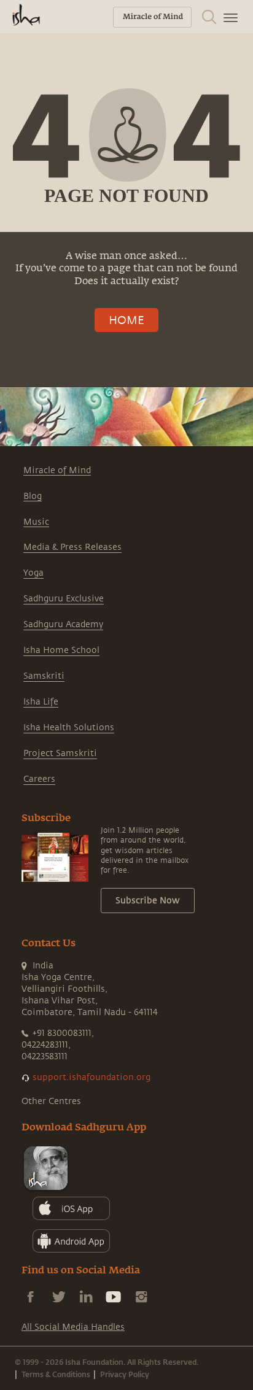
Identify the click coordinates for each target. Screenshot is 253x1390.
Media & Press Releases (72, 547)
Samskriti (43, 676)
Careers (39, 779)
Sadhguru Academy (63, 624)
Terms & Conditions (55, 1374)
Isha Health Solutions (68, 727)
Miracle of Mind (57, 470)
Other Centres (51, 1101)
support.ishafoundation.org (91, 1077)
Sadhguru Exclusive (63, 598)
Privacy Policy (124, 1374)
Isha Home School (61, 650)
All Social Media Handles (73, 1327)
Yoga (33, 572)
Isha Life (40, 701)
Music (36, 522)
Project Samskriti (60, 753)
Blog (32, 496)
